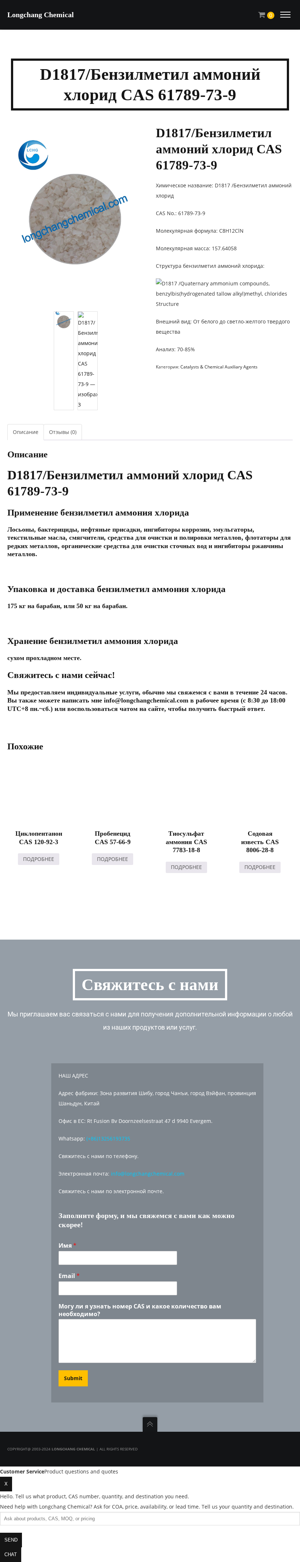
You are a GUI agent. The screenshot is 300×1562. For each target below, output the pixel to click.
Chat (10, 1554)
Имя (67, 1246)
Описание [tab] (25, 431)
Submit (73, 1378)
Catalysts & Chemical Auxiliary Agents (219, 367)
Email (69, 1276)
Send (11, 1540)
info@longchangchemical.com (147, 1173)
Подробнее (38, 858)
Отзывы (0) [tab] (62, 431)
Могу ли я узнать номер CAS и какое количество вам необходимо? (140, 1310)
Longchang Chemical (40, 15)
